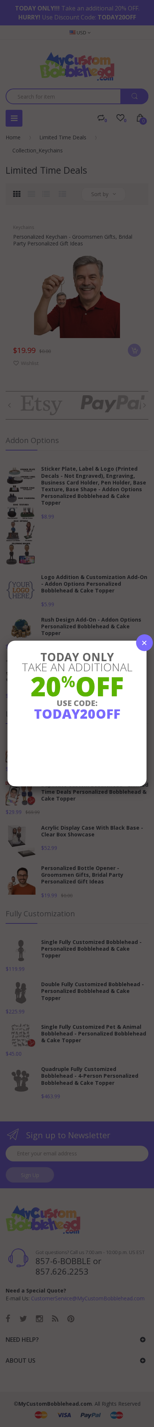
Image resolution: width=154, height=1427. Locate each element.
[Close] (144, 642)
